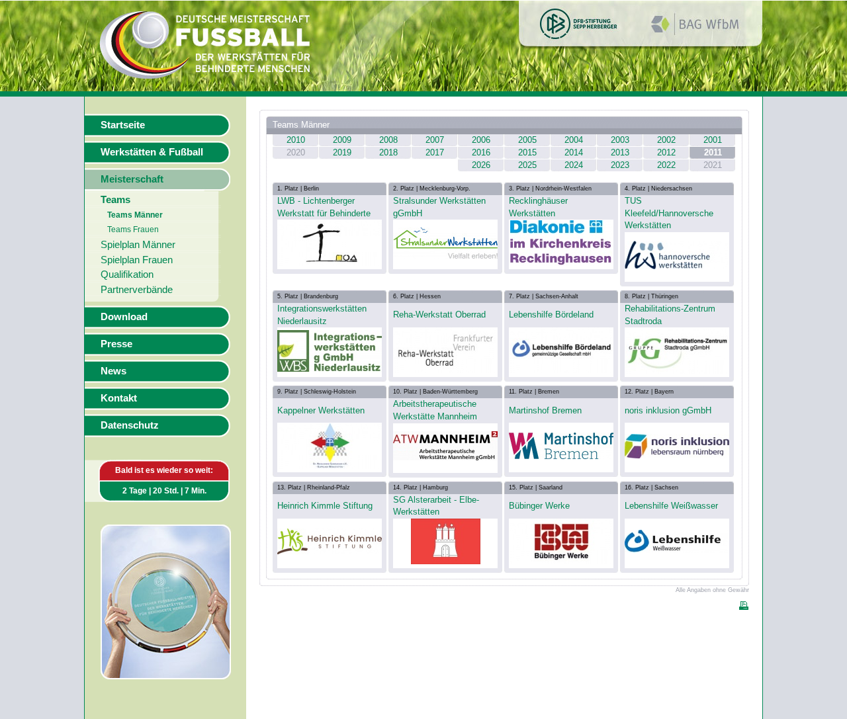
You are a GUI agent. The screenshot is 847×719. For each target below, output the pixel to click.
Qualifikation (127, 274)
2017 (434, 152)
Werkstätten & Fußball (152, 152)
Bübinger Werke (539, 506)
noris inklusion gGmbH (668, 410)
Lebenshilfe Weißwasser (671, 506)
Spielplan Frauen (137, 260)
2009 (342, 140)
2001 (712, 140)
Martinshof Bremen (545, 410)
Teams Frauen (133, 229)
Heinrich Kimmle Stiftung (325, 506)
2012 (666, 152)
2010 (296, 140)
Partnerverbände (137, 289)
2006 (481, 140)
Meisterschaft (132, 179)
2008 (388, 140)
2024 (573, 165)
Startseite (123, 125)
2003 (620, 140)
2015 (527, 152)
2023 (620, 165)
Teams (115, 199)
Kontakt (119, 398)
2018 (388, 152)
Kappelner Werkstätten (321, 410)
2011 (713, 152)
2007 (434, 140)
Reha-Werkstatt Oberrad (439, 314)
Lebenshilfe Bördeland (551, 314)
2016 (481, 152)
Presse (116, 344)
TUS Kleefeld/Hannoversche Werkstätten (669, 213)
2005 (527, 140)
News (113, 371)
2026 (481, 165)
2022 (666, 165)
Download (124, 317)
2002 (666, 140)
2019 (342, 152)
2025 (527, 165)
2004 (573, 140)
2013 (620, 152)
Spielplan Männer (138, 244)
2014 (573, 152)
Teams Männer (135, 215)
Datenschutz (130, 425)
